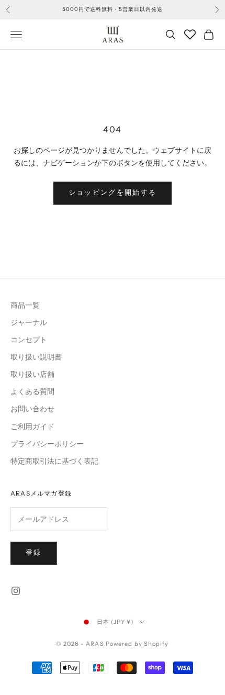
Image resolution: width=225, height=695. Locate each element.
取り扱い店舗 (32, 374)
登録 (34, 552)
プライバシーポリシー (47, 444)
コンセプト (28, 340)
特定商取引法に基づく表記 (54, 461)
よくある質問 (32, 392)
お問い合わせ (32, 409)
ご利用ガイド (32, 427)
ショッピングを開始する (113, 192)
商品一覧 (25, 305)
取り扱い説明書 (36, 357)
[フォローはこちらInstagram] (15, 591)
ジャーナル (28, 323)
